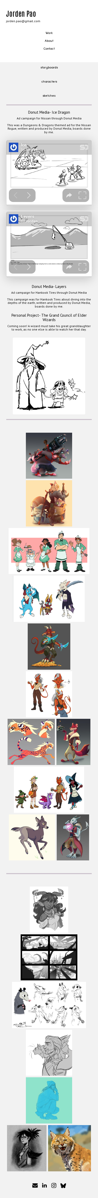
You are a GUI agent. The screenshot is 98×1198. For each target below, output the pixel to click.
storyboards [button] (49, 67)
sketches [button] (49, 95)
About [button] (49, 41)
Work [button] (49, 33)
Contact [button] (49, 48)
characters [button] (49, 81)
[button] (35, 1185)
